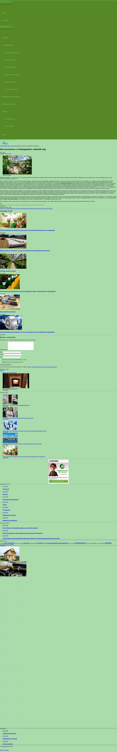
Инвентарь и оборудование (11, 96)
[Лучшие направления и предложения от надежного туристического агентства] (10, 442)
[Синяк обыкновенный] (9, 651)
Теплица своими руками (8, 271)
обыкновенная (53, 543)
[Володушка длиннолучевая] (10, 682)
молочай (45, 543)
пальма (94, 543)
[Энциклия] (10, 727)
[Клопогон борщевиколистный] (10, 591)
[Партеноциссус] (10, 636)
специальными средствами (103, 187)
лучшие (39, 543)
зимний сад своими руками (28, 204)
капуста (16, 543)
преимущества (3, 544)
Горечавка (2, 543)
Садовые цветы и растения (12, 52)
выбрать (11, 543)
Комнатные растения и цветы (12, 74)
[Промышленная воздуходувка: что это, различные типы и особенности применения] (11, 329)
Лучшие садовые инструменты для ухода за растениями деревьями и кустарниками (27, 230)
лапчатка (26, 543)
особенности (80, 543)
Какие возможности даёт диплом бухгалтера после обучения (18, 418)
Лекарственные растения (11, 89)
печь (97, 543)
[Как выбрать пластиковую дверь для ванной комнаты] (10, 404)
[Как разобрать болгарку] (10, 309)
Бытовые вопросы (10, 118)
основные (72, 543)
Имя (1, 352)
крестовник (20, 543)
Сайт (1, 357)
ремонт (8, 544)
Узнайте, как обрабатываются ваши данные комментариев (42, 366)
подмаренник (102, 543)
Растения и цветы (8, 45)
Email (1, 354)
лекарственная (33, 543)
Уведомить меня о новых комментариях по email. (14, 359)
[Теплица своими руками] (13, 268)
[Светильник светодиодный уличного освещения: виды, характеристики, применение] (10, 288)
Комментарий (4, 349)
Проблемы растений (9, 104)
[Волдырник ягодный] (10, 712)
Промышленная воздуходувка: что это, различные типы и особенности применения (27, 332)
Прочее (5, 111)
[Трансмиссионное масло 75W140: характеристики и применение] (13, 576)
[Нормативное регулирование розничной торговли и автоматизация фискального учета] (10, 429)
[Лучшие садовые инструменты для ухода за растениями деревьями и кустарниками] (13, 227)
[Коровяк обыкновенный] (11, 621)
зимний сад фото (39, 204)
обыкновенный (63, 543)
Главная (2, 146)
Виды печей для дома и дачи (10, 389)
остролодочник (89, 543)
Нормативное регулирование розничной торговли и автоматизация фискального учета (24, 431)
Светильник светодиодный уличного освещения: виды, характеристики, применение (28, 291)
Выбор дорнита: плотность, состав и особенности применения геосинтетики (25, 250)
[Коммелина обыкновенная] (10, 666)
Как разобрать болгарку (8, 311)
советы (12, 544)
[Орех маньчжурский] (11, 606)
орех (69, 543)
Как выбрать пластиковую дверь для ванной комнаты (16, 405)
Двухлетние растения (10, 67)
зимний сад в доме (4, 204)
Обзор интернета (9, 126)
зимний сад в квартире (15, 204)
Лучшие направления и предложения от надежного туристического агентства (22, 443)
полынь (108, 543)
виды (6, 543)
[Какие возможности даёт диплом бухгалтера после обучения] (10, 416)
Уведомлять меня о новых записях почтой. (12, 362)
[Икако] (10, 697)
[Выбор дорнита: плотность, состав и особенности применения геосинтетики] (13, 248)
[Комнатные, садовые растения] (6, 4)
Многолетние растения (11, 82)
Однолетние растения (10, 59)
